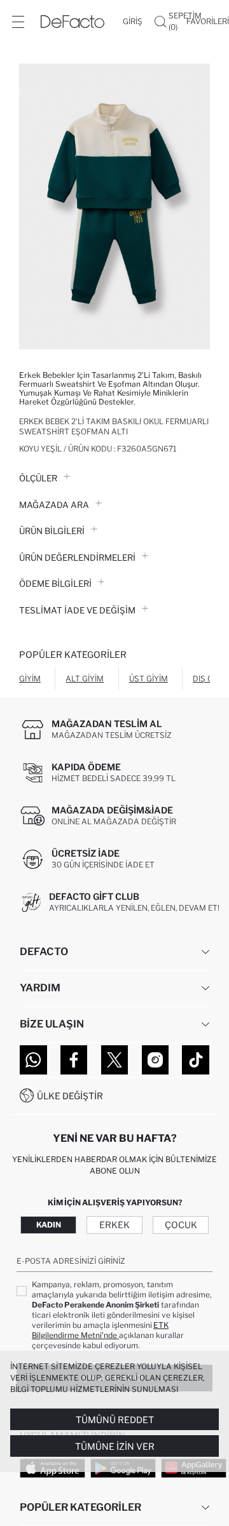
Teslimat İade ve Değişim (77, 610)
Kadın (48, 1224)
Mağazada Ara (54, 505)
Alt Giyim (85, 678)
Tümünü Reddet (115, 1419)
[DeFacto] (72, 21)
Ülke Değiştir (70, 1095)
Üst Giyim (148, 678)
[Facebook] (74, 1059)
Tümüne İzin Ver (115, 1446)
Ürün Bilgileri (52, 531)
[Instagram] (155, 1059)
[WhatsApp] (33, 1059)
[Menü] (17, 21)
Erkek (114, 1224)
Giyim (30, 678)
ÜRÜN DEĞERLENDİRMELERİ (77, 557)
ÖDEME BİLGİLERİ (55, 584)
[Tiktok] (195, 1059)
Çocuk (181, 1224)
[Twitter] (114, 1059)
